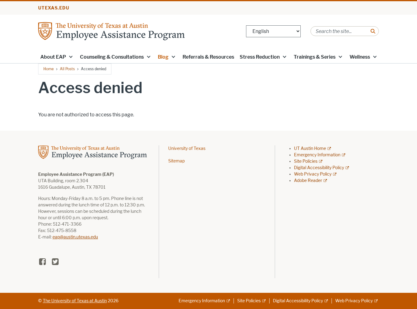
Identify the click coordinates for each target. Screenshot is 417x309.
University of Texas (186, 148)
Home (48, 69)
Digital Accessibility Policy (319, 167)
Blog (163, 57)
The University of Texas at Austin (75, 301)
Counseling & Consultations (112, 57)
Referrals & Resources (208, 57)
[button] (70, 56)
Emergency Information (317, 155)
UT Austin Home (310, 148)
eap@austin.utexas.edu (75, 237)
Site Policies (305, 161)
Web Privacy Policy (313, 174)
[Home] (111, 31)
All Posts (67, 69)
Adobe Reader (308, 180)
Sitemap (176, 161)
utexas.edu (53, 8)
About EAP (53, 57)
